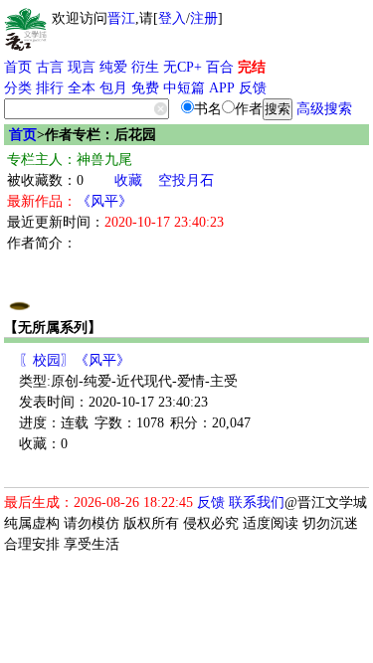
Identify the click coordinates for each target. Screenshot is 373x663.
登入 (172, 18)
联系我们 (256, 502)
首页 (18, 67)
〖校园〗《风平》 (74, 360)
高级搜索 (324, 108)
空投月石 (186, 180)
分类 (18, 88)
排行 (50, 88)
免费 (145, 88)
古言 (50, 67)
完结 (252, 67)
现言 (81, 67)
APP (222, 88)
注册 (204, 18)
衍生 (145, 67)
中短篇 (184, 88)
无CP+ (182, 67)
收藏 (128, 180)
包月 (113, 88)
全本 (81, 88)
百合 (220, 67)
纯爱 (113, 67)
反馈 (253, 88)
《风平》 (104, 201)
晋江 (121, 18)
